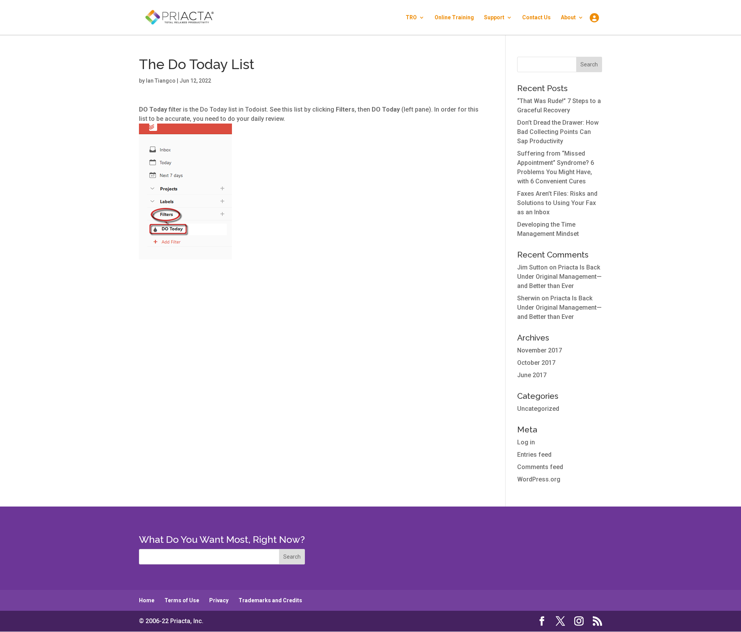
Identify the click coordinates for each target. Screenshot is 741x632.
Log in (526, 442)
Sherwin (528, 298)
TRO (411, 17)
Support (494, 17)
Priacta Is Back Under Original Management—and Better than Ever (559, 277)
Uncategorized (538, 408)
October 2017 (536, 362)
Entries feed (534, 454)
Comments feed (540, 467)
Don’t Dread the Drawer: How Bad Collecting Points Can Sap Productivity (558, 132)
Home (146, 600)
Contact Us (536, 17)
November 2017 (539, 350)
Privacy (218, 600)
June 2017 (531, 375)
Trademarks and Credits (270, 600)
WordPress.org (538, 479)
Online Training (454, 17)
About (568, 17)
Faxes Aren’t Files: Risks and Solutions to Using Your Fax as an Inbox (557, 203)
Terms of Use (181, 600)
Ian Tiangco (161, 81)
